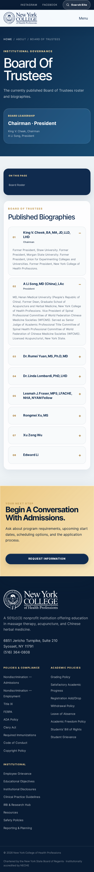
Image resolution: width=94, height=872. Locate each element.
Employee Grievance (17, 773)
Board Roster (17, 185)
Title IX (8, 704)
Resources (10, 812)
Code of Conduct (15, 742)
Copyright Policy (14, 750)
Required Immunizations (19, 735)
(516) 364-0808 (16, 652)
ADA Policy (10, 719)
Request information (47, 558)
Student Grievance (63, 737)
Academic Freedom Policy (68, 721)
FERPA (7, 712)
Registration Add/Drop (66, 698)
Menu (83, 18)
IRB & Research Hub (17, 804)
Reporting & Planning (17, 828)
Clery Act (9, 727)
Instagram (29, 4)
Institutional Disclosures (19, 789)
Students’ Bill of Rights (66, 729)
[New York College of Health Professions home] (37, 18)
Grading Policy (60, 677)
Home (7, 39)
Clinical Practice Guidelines (21, 797)
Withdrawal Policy (63, 706)
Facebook (49, 4)
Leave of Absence (63, 713)
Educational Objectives (19, 781)
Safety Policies (13, 820)
